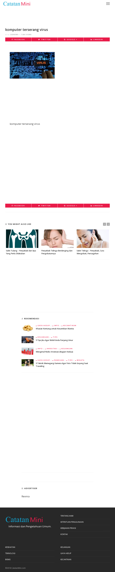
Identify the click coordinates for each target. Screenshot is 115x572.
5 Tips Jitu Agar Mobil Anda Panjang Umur (54, 340)
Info (56, 325)
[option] (22, 242)
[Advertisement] (57, 15)
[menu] (108, 3)
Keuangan (43, 337)
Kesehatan (10, 547)
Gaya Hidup (44, 325)
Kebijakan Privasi (68, 528)
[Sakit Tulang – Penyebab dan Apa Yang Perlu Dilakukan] (22, 238)
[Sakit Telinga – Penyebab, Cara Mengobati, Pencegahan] (93, 238)
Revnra (26, 496)
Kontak (64, 534)
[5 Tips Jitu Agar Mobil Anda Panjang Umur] (28, 339)
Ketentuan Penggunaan (72, 522)
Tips (55, 337)
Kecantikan (69, 325)
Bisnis (7, 559)
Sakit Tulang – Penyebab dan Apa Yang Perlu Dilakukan (21, 252)
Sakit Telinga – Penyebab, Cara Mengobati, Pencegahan (90, 252)
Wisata (80, 360)
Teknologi (10, 553)
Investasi (52, 348)
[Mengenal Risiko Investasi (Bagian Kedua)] (28, 351)
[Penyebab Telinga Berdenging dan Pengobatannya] (57, 238)
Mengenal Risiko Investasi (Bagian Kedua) (54, 351)
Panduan (59, 360)
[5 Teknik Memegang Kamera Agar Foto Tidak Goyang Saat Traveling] (28, 362)
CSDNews (14, 34)
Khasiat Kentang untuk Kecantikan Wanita (55, 328)
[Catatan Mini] (16, 3)
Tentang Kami (66, 516)
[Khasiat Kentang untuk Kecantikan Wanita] (28, 327)
